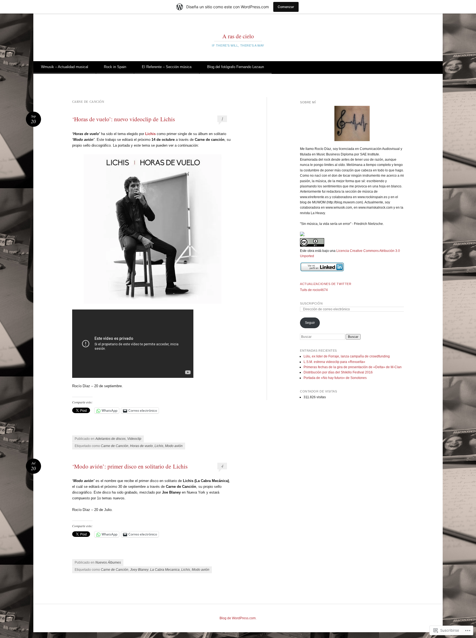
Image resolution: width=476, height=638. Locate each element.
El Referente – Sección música (166, 67)
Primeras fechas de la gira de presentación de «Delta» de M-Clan (353, 367)
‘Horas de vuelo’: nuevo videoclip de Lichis (123, 119)
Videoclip (134, 439)
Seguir (310, 323)
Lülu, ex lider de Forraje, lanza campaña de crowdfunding (347, 356)
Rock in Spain (115, 67)
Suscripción (311, 303)
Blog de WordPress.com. (238, 618)
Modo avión (174, 446)
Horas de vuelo (141, 446)
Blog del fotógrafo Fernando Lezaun (235, 67)
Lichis (159, 446)
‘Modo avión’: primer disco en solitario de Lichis (130, 466)
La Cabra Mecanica (165, 570)
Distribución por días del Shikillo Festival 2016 (338, 372)
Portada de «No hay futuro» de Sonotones (335, 378)
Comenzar (286, 7)
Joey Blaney (139, 570)
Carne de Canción (114, 446)
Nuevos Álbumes (108, 562)
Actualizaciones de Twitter (325, 284)
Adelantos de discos (110, 439)
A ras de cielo (238, 36)
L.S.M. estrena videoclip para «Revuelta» (334, 362)
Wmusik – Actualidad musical (64, 67)
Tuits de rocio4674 (314, 290)
